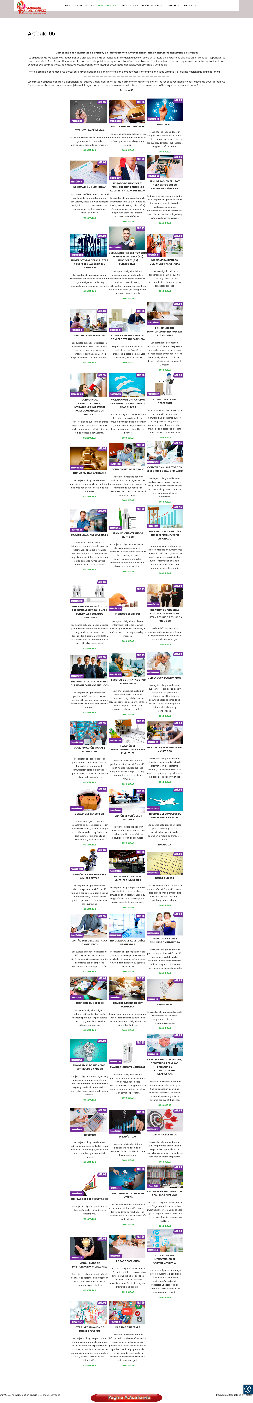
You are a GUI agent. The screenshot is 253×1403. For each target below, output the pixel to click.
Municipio (172, 5)
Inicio (68, 5)
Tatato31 (249, 1394)
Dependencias (128, 5)
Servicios (189, 5)
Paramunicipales (151, 5)
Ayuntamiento (83, 5)
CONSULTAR (89, 569)
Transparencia (106, 5)
